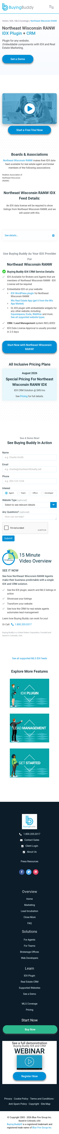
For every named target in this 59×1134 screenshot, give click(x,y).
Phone (5, 476)
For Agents (29, 939)
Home (29, 898)
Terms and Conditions (42, 1098)
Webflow (37, 314)
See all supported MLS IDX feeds (29, 658)
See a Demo (29, 993)
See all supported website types (27, 317)
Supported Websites (29, 987)
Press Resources (29, 861)
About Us (32, 851)
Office (35, 493)
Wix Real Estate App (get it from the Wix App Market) (32, 302)
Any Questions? (15, 512)
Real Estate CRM (29, 981)
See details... (11, 235)
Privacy (8, 1098)
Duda (28, 314)
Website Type (14, 500)
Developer (49, 493)
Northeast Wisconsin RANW (18, 160)
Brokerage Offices (29, 951)
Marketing (29, 905)
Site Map (45, 1103)
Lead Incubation (29, 911)
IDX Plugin (29, 975)
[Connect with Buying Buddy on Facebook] (22, 872)
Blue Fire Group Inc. (42, 1127)
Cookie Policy (21, 1098)
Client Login (31, 845)
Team (23, 493)
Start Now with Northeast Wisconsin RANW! (29, 347)
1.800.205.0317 (23, 624)
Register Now (29, 1076)
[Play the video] (29, 108)
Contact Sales (31, 840)
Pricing (24, 396)
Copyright (34, 1103)
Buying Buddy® (14, 1124)
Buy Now (30, 1029)
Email (5, 464)
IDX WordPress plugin (22, 293)
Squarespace (18, 314)
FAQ (29, 923)
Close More (30, 917)
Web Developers (29, 958)
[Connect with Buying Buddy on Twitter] (28, 872)
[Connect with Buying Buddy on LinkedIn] (35, 872)
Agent (11, 493)
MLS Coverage (29, 1003)
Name (5, 452)
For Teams (29, 945)
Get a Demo (18, 59)
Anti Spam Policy (18, 1103)
